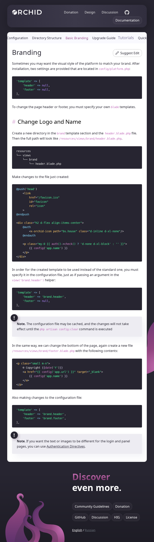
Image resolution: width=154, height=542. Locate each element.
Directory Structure (47, 38)
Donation (71, 12)
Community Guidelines (92, 506)
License (131, 517)
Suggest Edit (129, 53)
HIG (117, 517)
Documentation (127, 20)
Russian (90, 530)
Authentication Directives (66, 446)
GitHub (80, 517)
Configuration (17, 38)
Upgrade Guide (104, 38)
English (77, 530)
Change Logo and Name (49, 121)
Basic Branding (77, 38)
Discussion (110, 12)
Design (90, 12)
